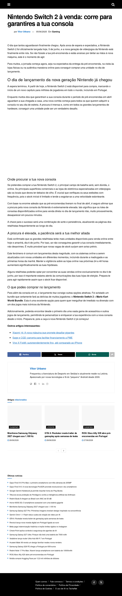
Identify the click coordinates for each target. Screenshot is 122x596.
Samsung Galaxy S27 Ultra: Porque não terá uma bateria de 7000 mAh (38, 534)
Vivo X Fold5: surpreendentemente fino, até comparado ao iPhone (47, 342)
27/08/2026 (88, 440)
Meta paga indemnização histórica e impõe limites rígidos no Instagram (38, 526)
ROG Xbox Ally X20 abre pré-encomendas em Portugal (96, 434)
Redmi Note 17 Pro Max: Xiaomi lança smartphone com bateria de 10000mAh (41, 550)
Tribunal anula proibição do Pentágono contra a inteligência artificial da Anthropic (42, 494)
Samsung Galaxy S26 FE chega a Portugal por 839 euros (33, 546)
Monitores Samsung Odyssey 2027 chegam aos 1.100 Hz (22, 434)
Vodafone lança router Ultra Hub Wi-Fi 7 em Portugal (31, 538)
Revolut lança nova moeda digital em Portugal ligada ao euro (34, 522)
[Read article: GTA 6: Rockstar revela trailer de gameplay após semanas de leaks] (62, 418)
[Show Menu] (8, 4)
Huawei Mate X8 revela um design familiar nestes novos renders (36, 542)
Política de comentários (45, 585)
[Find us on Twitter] (101, 582)
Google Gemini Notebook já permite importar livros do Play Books (36, 490)
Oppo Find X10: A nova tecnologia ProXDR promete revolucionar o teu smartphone (43, 486)
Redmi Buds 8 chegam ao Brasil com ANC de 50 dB (30, 498)
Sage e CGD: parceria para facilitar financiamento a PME (42, 337)
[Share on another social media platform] (112, 354)
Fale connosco (56, 581)
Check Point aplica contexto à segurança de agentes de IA (33, 530)
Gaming (56, 31)
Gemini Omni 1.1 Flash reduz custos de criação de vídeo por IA (35, 514)
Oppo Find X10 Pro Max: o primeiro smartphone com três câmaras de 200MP (41, 482)
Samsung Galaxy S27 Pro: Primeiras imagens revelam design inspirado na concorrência (45, 510)
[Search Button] (113, 4)
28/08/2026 (14, 440)
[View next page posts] (63, 450)
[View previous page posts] (58, 450)
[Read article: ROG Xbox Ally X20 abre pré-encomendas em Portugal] (99, 418)
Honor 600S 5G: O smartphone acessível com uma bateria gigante (36, 502)
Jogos (51, 427)
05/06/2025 (41, 31)
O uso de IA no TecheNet (66, 588)
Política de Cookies (43, 588)
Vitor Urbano (24, 31)
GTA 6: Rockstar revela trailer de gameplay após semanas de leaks (61, 434)
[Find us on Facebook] (94, 582)
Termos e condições (74, 581)
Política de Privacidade (69, 585)
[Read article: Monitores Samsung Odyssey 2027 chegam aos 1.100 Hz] (24, 418)
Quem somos (41, 581)
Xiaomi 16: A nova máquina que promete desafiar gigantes (43, 332)
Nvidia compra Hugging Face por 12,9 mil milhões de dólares (34, 558)
